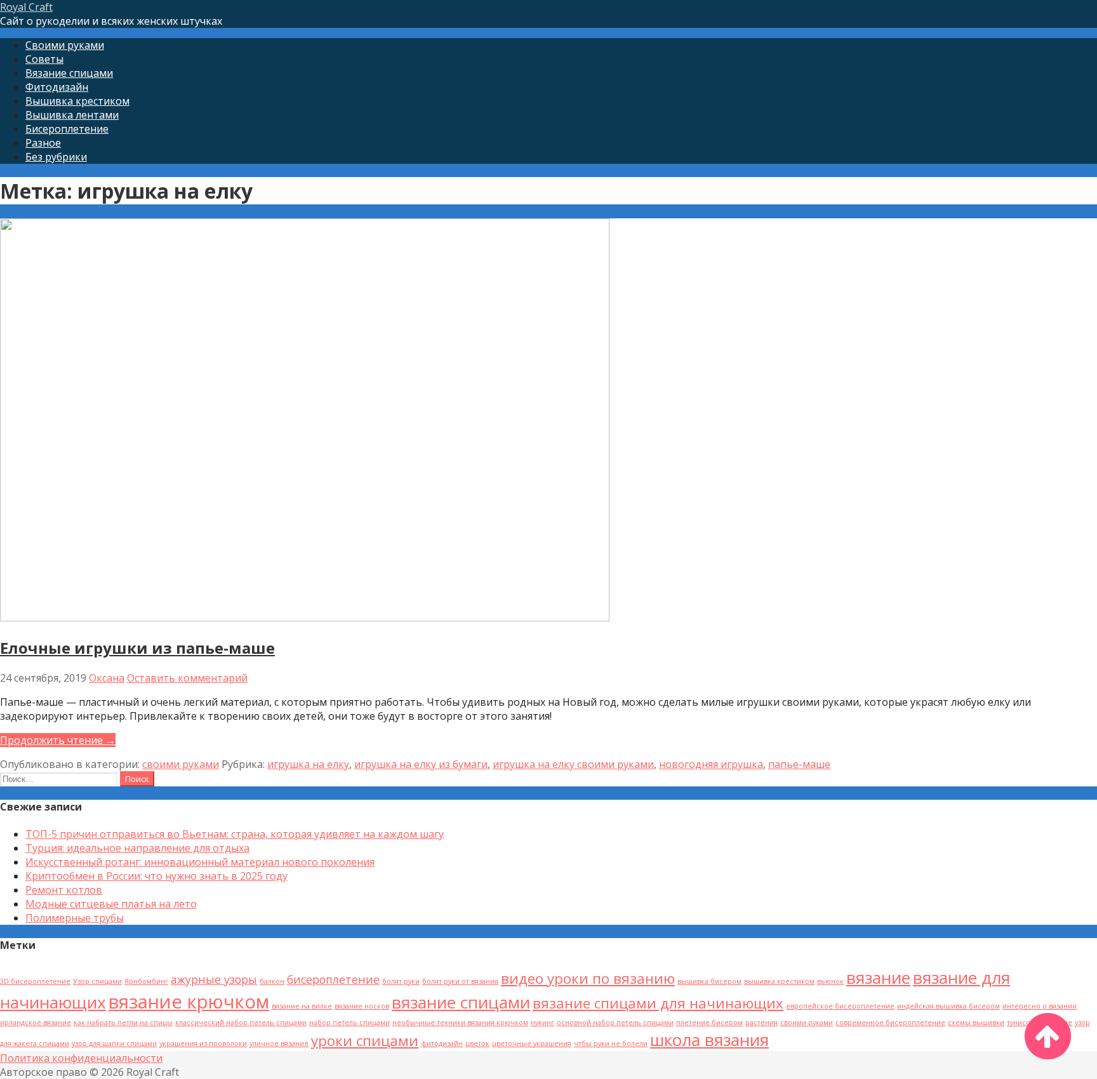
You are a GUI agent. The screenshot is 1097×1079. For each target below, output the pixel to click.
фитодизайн (442, 1043)
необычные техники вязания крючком (460, 1022)
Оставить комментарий (187, 678)
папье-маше (799, 764)
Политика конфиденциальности (81, 1058)
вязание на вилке (302, 1006)
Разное (43, 143)
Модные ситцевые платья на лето (111, 904)
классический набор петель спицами (241, 1022)
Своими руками (64, 45)
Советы (44, 59)
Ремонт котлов (63, 890)
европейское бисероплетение (840, 1006)
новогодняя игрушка (711, 764)
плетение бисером (709, 1022)
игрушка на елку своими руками (573, 764)
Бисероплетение (67, 129)
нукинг (542, 1022)
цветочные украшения (531, 1043)
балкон (272, 981)
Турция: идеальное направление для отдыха (137, 848)
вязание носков (362, 1006)
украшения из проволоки (203, 1043)
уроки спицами (364, 1040)
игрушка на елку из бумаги (421, 764)
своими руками (180, 764)
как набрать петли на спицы (123, 1022)
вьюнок (830, 981)
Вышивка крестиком (77, 101)
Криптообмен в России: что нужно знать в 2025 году (156, 876)
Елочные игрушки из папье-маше (137, 647)
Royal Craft (26, 7)
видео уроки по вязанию (588, 978)
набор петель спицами (349, 1022)
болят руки (401, 981)
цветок (477, 1043)
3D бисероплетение (35, 981)
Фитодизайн (56, 87)
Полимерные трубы (74, 918)
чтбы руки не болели (611, 1043)
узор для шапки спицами (114, 1043)
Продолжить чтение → (58, 740)
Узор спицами (97, 981)
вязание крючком (189, 1001)
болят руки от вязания (460, 981)
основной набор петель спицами (615, 1022)
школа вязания (709, 1039)
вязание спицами (461, 1002)
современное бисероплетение (890, 1022)
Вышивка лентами (72, 115)
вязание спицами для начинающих (658, 1003)
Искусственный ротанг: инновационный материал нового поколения (200, 862)
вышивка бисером (709, 981)
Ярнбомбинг (146, 981)
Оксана (106, 678)
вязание (878, 977)
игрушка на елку (308, 764)
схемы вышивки (976, 1022)
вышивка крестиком (779, 981)
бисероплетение (333, 979)
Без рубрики (56, 157)
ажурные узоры (214, 979)
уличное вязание (279, 1043)
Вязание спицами (69, 73)
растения (761, 1022)
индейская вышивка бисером (948, 1006)
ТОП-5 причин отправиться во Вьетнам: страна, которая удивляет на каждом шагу (234, 834)
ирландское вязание (35, 1022)
